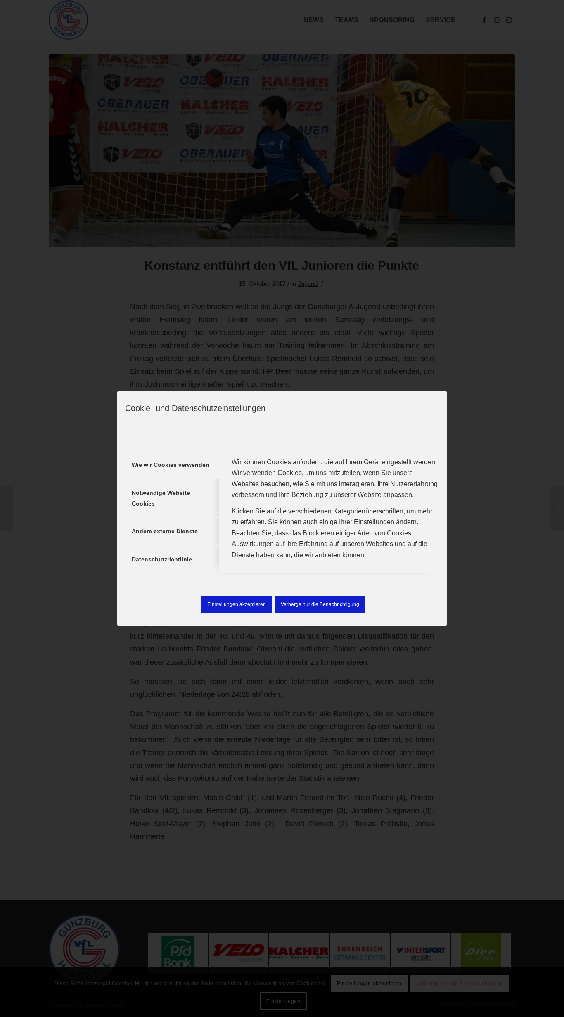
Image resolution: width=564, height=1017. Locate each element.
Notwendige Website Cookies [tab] (161, 498)
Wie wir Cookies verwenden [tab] (170, 464)
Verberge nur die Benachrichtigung (320, 604)
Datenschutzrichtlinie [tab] (162, 559)
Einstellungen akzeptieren (236, 604)
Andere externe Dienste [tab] (165, 531)
